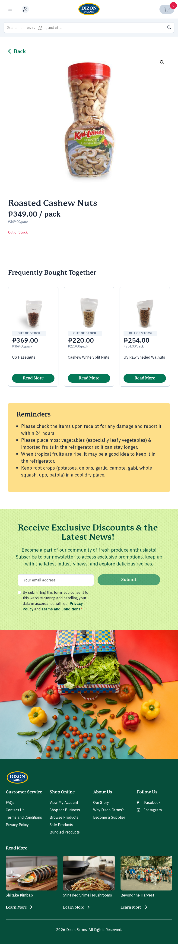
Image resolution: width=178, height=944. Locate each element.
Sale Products (61, 824)
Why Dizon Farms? (108, 810)
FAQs (10, 802)
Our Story (101, 802)
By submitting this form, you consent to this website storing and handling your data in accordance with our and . (55, 600)
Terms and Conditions (60, 609)
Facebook (152, 802)
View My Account (64, 802)
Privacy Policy (17, 824)
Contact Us (15, 810)
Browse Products (64, 817)
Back (20, 51)
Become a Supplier (109, 817)
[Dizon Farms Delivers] (89, 9)
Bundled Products (65, 832)
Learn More (16, 907)
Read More (33, 378)
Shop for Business (65, 810)
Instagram (153, 810)
